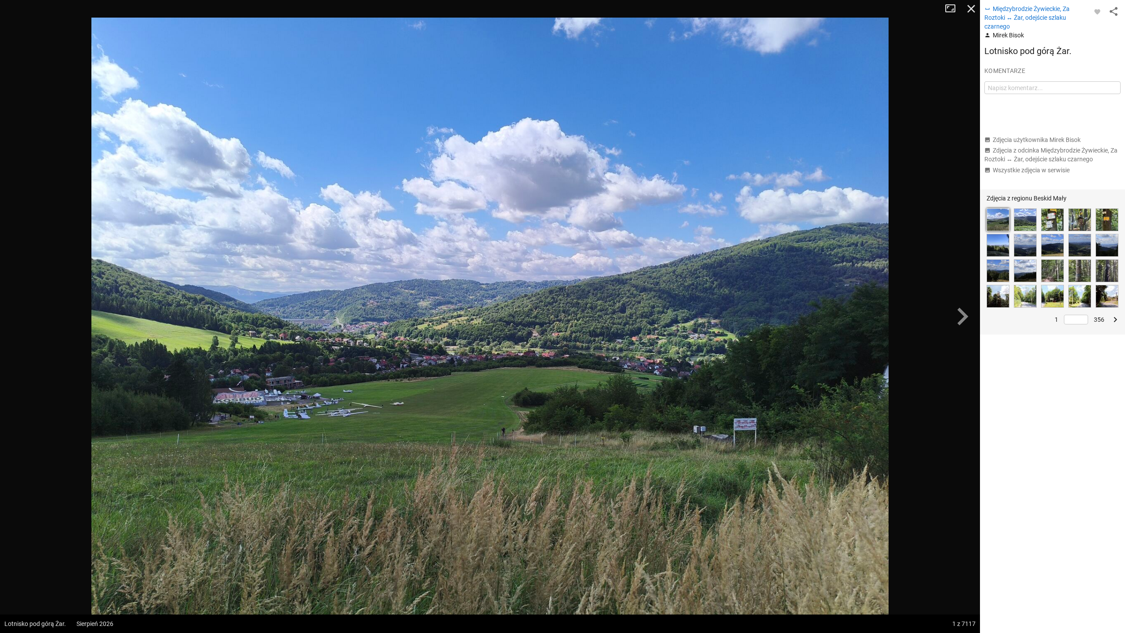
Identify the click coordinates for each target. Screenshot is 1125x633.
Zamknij (971, 9)
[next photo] (962, 316)
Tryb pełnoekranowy (953, 9)
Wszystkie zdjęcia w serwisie (1031, 170)
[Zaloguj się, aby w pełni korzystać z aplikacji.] (1097, 11)
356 (1099, 319)
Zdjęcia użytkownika (1037, 139)
